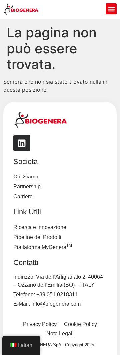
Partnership (27, 186)
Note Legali (60, 333)
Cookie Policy (80, 324)
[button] (111, 8)
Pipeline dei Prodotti (37, 237)
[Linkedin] (21, 143)
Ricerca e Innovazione (39, 227)
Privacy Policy (40, 324)
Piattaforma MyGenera (42, 246)
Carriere (23, 196)
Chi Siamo (25, 176)
